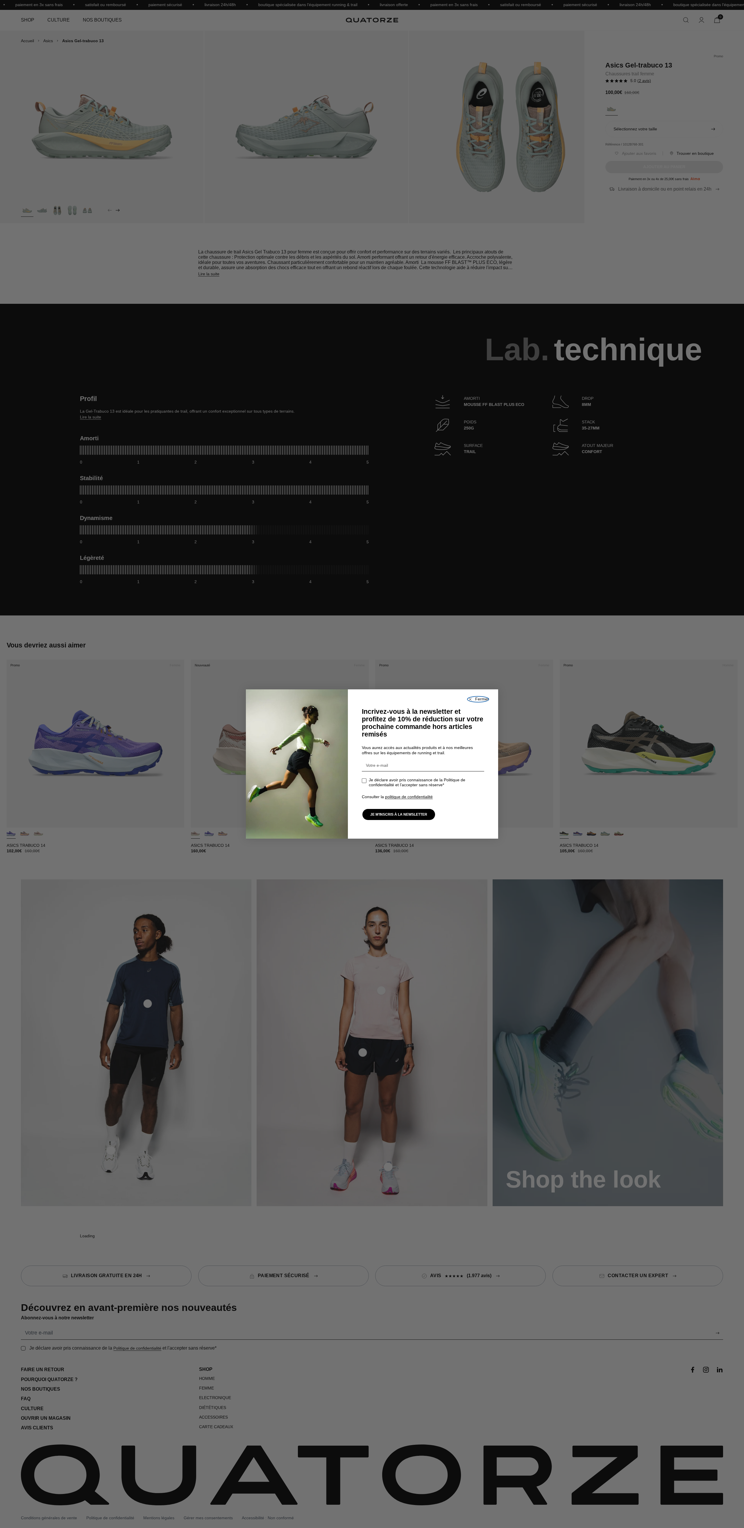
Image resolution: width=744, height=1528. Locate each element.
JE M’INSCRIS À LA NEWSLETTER (398, 814)
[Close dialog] (478, 699)
